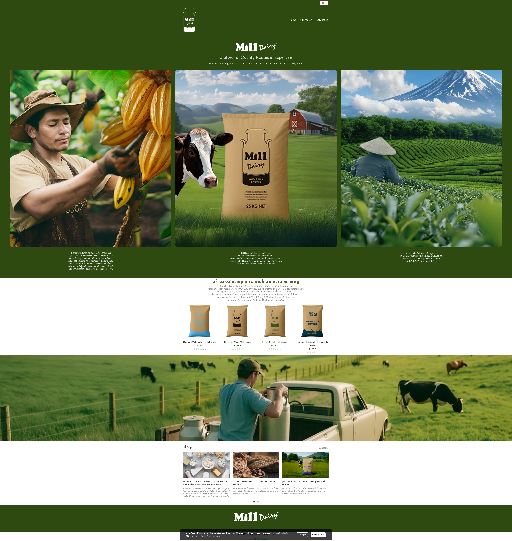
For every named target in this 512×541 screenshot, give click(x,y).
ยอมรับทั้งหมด (318, 534)
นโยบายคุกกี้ (217, 536)
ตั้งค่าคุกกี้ (302, 534)
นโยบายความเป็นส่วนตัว (199, 536)
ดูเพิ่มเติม (323, 447)
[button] (324, 3)
